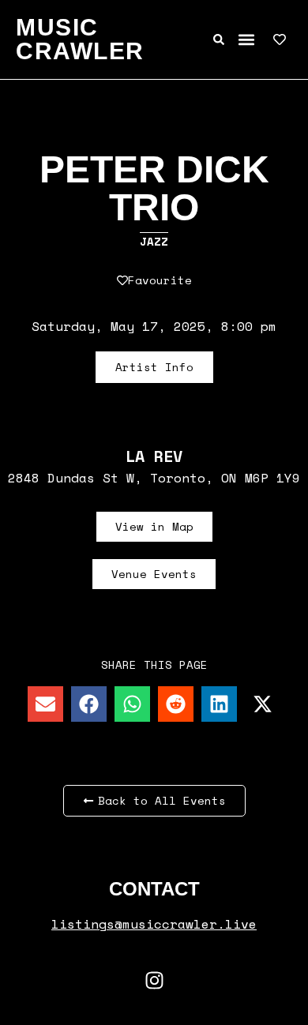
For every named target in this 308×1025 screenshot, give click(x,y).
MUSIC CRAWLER (80, 39)
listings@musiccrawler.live (154, 923)
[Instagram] (154, 980)
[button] (246, 40)
